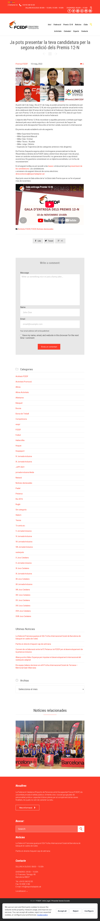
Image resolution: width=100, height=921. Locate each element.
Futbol (18, 435)
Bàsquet (19, 403)
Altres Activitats (22, 392)
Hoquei (18, 446)
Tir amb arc (20, 526)
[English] (11, 2)
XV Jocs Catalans (23, 600)
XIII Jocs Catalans (23, 590)
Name (23, 307)
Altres (18, 387)
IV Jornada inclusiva (24, 456)
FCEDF (33, 229)
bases (50, 166)
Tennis (18, 520)
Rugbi (18, 504)
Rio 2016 (19, 499)
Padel (18, 488)
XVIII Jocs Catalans (23, 616)
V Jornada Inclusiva (24, 531)
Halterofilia (20, 440)
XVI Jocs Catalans (23, 606)
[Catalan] (9, 2)
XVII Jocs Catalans (23, 611)
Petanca (19, 494)
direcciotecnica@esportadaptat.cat (30, 174)
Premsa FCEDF (22, 64)
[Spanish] (13, 2)
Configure (89, 911)
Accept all (62, 911)
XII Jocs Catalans (23, 579)
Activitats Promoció (24, 382)
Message (24, 273)
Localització (21, 891)
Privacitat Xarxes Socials (60, 901)
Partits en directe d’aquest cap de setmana (33, 644)
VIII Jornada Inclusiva (24, 547)
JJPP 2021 (20, 467)
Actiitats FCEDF (24, 229)
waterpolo (20, 552)
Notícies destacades (45, 229)
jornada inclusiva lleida (25, 472)
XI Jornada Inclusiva (24, 574)
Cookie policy (42, 915)
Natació (19, 478)
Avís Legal (46, 901)
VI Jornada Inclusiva (24, 536)
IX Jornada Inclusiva (24, 462)
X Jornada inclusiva (24, 563)
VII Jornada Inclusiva (24, 542)
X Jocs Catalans (22, 558)
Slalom (18, 515)
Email (22, 319)
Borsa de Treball (22, 414)
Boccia (18, 408)
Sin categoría (21, 510)
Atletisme (20, 398)
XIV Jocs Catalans (23, 595)
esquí (18, 424)
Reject (75, 911)
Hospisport (20, 451)
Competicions (21, 419)
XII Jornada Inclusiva (24, 584)
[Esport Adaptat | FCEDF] (24, 24)
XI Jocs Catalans (22, 568)
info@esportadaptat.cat (31, 887)
